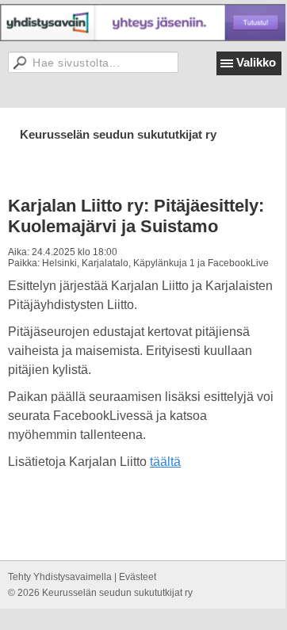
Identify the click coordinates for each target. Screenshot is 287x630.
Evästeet (137, 576)
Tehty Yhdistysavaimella (60, 576)
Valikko (256, 62)
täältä (165, 461)
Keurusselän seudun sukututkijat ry (118, 134)
